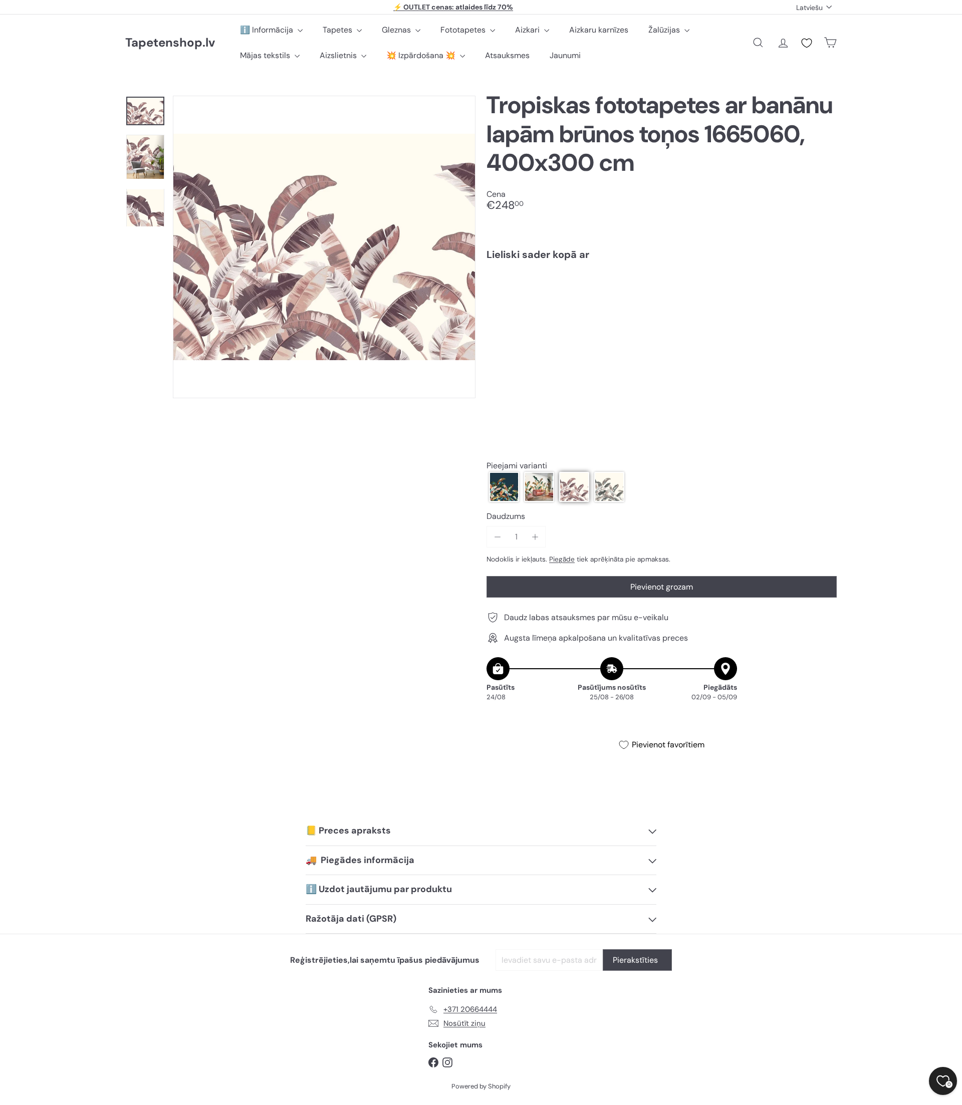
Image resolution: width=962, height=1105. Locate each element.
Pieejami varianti (517, 465)
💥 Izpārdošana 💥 (421, 55)
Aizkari (528, 30)
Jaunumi (565, 55)
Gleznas (397, 30)
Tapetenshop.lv (170, 43)
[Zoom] (324, 247)
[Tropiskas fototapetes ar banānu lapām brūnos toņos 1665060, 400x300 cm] (662, 303)
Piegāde (562, 559)
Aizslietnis (339, 55)
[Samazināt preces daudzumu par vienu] (497, 536)
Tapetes (338, 30)
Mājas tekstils (266, 55)
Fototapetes (464, 30)
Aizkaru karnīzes (598, 30)
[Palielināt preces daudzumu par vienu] (535, 536)
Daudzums (506, 516)
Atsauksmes (507, 55)
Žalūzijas (665, 30)
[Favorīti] (807, 43)
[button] (504, 487)
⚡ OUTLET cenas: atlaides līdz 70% (453, 7)
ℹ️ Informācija (267, 30)
